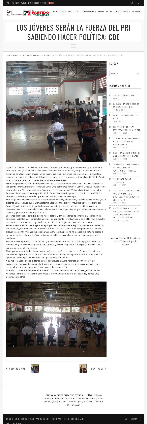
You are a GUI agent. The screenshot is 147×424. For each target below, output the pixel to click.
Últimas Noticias (31, 55)
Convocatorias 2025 (123, 95)
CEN (51, 3)
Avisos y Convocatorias (117, 11)
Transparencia (87, 11)
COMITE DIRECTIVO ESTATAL (65, 11)
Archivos (136, 11)
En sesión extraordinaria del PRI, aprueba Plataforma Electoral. (126, 167)
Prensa (101, 11)
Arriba (134, 419)
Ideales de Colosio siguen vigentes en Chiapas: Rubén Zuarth (126, 141)
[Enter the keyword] (138, 73)
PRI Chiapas (13, 55)
